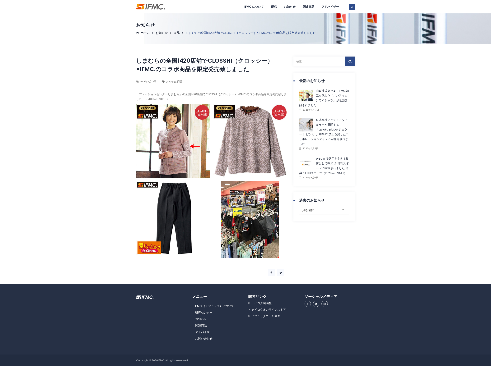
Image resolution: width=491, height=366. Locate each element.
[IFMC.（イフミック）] (150, 6)
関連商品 (201, 325)
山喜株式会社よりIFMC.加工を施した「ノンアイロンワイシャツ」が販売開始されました (324, 98)
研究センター (204, 312)
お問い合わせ (204, 338)
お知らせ (290, 7)
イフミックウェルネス (265, 316)
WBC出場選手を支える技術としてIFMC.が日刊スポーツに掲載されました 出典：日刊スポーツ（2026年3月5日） (324, 166)
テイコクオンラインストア (268, 310)
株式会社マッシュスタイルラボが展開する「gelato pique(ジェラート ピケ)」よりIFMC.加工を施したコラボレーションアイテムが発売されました (324, 132)
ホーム (144, 33)
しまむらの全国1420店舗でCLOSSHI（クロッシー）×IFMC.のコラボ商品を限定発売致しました (204, 65)
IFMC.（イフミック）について (214, 306)
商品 (179, 81)
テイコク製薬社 (261, 303)
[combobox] (324, 210)
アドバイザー (330, 7)
